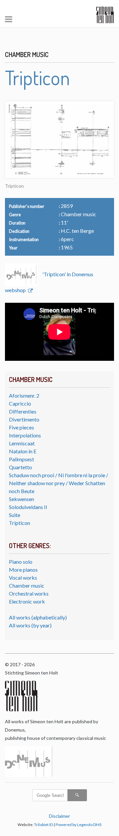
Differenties (22, 411)
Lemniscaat (22, 443)
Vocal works (23, 577)
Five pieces (21, 427)
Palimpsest (21, 459)
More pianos (23, 569)
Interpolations (25, 435)
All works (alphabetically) (38, 617)
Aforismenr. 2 (24, 395)
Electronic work (27, 601)
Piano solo (20, 561)
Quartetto (20, 467)
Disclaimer (59, 816)
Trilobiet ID (43, 824)
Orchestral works (29, 593)
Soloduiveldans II (28, 507)
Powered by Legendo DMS (78, 824)
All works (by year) (30, 625)
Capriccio (20, 403)
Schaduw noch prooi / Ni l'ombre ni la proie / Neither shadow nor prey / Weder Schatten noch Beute (58, 483)
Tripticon (19, 523)
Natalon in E (22, 451)
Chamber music (26, 585)
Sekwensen (21, 499)
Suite (14, 515)
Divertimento (24, 419)
